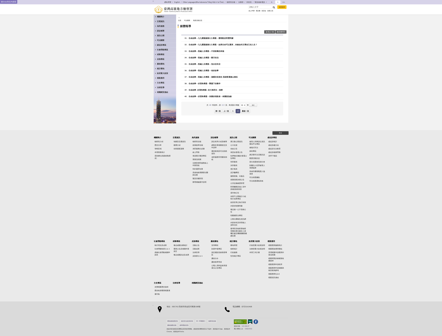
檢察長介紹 (159, 142)
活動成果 (196, 249)
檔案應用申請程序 (275, 264)
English (177, 2)
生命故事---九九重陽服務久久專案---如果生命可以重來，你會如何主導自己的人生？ (223, 45)
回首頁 (249, 2)
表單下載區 (272, 156)
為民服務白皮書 (199, 149)
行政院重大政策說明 (257, 245)
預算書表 (233, 162)
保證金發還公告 (236, 152)
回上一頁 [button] (271, 32)
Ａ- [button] (272, 2)
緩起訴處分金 (273, 145)
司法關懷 (160, 40)
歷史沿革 (158, 145)
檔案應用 (160, 78)
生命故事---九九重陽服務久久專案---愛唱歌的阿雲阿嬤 (211, 38)
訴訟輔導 (160, 31)
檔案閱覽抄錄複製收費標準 (276, 260)
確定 (253, 105)
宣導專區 (214, 245)
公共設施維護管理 (237, 183)
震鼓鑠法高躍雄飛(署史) (163, 157)
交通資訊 (160, 21)
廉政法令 (214, 258)
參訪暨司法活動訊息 (257, 155)
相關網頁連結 (162, 92)
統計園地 (160, 69)
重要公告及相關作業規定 (181, 250)
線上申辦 (252, 11)
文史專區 (160, 83)
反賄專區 (160, 59)
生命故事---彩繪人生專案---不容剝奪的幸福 (206, 51)
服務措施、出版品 (237, 176)
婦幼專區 (252, 151)
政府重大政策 (162, 73)
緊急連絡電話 (260, 2)
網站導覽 (167, 2)
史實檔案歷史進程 (161, 287)
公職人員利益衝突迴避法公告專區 (219, 267)
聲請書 (258, 11)
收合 (280, 133)
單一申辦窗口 (200, 321)
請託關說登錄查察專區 (219, 254)
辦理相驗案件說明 (199, 182)
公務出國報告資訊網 (238, 219)
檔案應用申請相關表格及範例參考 (276, 269)
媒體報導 (185, 26)
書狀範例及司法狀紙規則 (219, 152)
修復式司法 (253, 147)
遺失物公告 (234, 193)
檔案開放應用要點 (275, 249)
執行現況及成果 (161, 245)
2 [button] (237, 111)
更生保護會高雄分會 (257, 162)
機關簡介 (160, 17)
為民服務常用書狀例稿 (219, 158)
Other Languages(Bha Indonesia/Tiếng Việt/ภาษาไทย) (203, 2)
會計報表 (233, 169)
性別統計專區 (235, 256)
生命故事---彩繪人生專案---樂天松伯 (204, 58)
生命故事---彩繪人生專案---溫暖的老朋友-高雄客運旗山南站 (213, 77)
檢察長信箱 (231, 2)
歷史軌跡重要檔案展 (162, 290)
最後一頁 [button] (245, 111)
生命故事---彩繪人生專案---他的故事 (204, 70)
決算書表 (233, 165)
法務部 (240, 2)
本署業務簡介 (160, 152)
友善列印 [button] (282, 32)
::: (153, 1)
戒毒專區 (160, 54)
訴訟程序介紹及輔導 (219, 142)
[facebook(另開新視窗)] (255, 322)
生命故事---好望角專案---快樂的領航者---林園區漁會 (210, 96)
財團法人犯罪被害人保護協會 (257, 167)
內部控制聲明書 (236, 206)
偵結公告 (233, 149)
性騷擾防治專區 (236, 215)
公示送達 (233, 145)
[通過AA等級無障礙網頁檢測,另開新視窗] (240, 322)
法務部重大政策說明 (257, 249)
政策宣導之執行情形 (238, 202)
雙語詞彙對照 (198, 178)
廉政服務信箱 (171, 325)
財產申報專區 (216, 249)
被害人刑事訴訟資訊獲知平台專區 (257, 143)
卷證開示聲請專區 (199, 156)
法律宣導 (160, 87)
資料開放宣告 (184, 325)
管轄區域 (158, 149)
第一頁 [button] (218, 111)
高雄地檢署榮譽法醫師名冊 (200, 174)
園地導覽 (233, 245)
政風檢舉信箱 (198, 145)
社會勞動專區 (162, 50)
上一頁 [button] (226, 111)
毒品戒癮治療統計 (180, 245)
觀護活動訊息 (197, 20)
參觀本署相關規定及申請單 (219, 146)
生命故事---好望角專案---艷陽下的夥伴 (204, 83)
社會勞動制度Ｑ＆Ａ (162, 249)
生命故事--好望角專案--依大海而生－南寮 (206, 90)
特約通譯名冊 (198, 169)
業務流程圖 (197, 159)
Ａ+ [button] (283, 2)
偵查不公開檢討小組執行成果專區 (238, 198)
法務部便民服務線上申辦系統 (200, 164)
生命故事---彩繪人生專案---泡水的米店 (204, 64)
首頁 (179, 20)
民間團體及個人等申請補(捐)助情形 (238, 188)
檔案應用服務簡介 (275, 245)
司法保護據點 (254, 177)
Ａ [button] (278, 2)
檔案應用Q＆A (274, 274)
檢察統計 (233, 249)
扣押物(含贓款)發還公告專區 (238, 157)
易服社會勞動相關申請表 (162, 254)
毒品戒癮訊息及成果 (181, 255)
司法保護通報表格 (256, 181)
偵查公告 (270, 11)
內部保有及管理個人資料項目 (238, 224)
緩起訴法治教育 (274, 149)
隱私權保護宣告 (172, 321)
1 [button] (232, 111)
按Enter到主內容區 (8, 2)
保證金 (264, 11)
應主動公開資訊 (236, 142)
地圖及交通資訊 (180, 142)
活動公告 (196, 245)
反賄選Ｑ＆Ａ (198, 256)
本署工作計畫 (254, 252)
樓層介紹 (177, 145)
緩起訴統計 (272, 142)
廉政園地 (160, 64)
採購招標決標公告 (237, 180)
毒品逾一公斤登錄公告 (238, 211)
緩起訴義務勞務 (274, 152)
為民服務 (160, 26)
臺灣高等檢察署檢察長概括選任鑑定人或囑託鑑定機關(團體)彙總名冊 (238, 232)
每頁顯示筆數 (234, 105)
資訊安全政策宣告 (187, 321)
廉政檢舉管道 (216, 262)
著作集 (157, 294)
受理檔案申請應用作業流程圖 (276, 254)
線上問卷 (196, 152)
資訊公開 (160, 35)
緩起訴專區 (161, 45)
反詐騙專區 (234, 172)
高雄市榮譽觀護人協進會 (257, 173)
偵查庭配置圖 (179, 149)
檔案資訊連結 (273, 277)
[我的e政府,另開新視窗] (250, 322)
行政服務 (233, 252)
